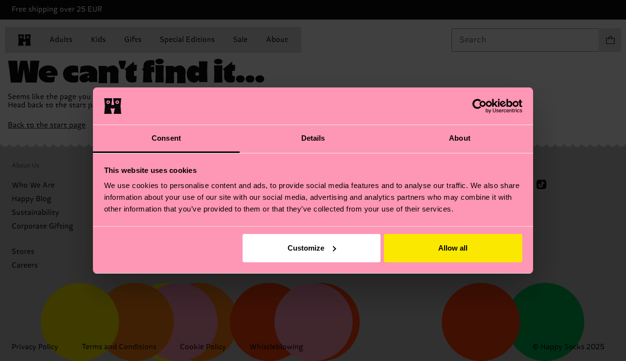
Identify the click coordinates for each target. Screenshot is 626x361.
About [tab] (459, 138)
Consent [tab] (166, 138)
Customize (306, 248)
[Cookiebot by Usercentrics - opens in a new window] (479, 106)
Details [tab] (313, 138)
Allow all (453, 248)
